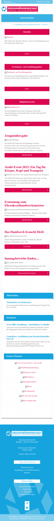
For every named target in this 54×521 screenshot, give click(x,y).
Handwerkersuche (27, 467)
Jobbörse (27, 473)
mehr (27, 54)
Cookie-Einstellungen (27, 494)
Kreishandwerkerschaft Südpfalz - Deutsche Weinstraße (19, 9)
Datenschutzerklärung (27, 486)
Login (47, 2)
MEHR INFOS (27, 155)
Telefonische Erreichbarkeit (19, 302)
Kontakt (40, 2)
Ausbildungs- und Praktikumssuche (27, 470)
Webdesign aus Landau (36, 519)
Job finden (27, 246)
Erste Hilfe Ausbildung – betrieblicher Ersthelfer (28, 324)
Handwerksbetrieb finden (27, 273)
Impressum (27, 489)
